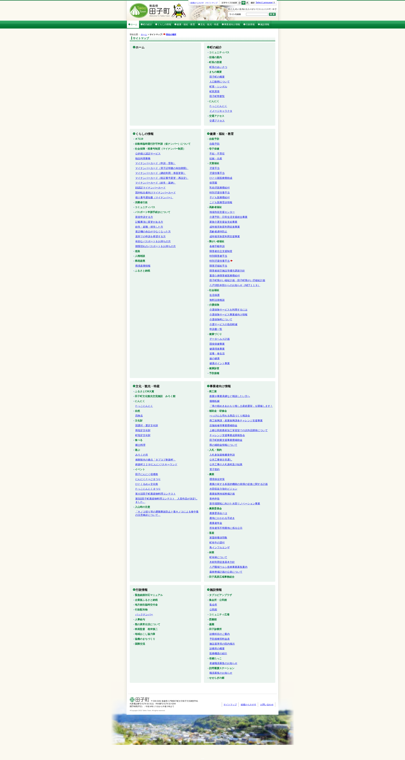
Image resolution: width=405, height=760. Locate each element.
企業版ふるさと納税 (146, 600)
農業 (211, 474)
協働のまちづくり (145, 639)
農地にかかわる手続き (222, 518)
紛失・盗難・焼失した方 (149, 226)
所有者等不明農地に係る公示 (225, 528)
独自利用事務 (142, 158)
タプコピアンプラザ (220, 595)
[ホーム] (158, 17)
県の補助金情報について (223, 445)
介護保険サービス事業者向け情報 (228, 314)
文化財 (139, 420)
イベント (140, 469)
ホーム (134, 24)
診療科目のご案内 (219, 634)
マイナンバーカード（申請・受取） (155, 163)
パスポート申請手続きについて (152, 212)
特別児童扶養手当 (219, 192)
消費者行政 (141, 202)
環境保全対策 (217, 479)
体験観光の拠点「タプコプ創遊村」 (155, 459)
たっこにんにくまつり (148, 488)
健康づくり (215, 334)
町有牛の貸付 (217, 542)
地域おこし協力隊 (145, 634)
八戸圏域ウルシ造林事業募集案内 (228, 567)
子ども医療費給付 (219, 197)
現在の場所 (171, 34)
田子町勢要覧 (217, 96)
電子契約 (214, 469)
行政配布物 (141, 609)
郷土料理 (140, 445)
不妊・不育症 (217, 153)
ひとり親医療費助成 (220, 178)
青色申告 (214, 498)
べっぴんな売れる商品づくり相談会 (229, 415)
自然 (137, 411)
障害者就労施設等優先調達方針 (227, 270)
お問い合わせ (267, 704)
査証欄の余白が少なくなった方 (153, 231)
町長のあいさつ (218, 67)
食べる (139, 440)
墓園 (211, 624)
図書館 (213, 619)
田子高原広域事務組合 (221, 576)
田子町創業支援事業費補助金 (225, 440)
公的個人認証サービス (148, 153)
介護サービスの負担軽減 (223, 324)
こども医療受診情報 (220, 202)
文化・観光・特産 (209, 24)
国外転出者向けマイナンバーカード (155, 192)
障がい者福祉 (216, 241)
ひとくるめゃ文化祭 (146, 484)
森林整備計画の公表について (225, 572)
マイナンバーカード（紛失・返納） (155, 182)
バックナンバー (144, 614)
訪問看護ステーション (221, 668)
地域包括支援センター (222, 212)
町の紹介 (147, 24)
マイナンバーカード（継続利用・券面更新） (160, 173)
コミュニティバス (219, 52)
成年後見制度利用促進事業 (224, 226)
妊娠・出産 (215, 158)
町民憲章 (214, 91)
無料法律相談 (217, 300)
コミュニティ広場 (219, 614)
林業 (211, 552)
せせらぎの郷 (216, 678)
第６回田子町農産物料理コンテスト (155, 493)
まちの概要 (215, 72)
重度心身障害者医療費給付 (224, 275)
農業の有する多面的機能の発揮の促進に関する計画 (238, 484)
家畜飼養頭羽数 (218, 537)
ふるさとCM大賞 (144, 391)
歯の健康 (214, 358)
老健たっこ (215, 658)
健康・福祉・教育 (186, 24)
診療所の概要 (217, 648)
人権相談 (140, 256)
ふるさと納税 (142, 270)
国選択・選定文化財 (146, 425)
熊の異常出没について (147, 624)
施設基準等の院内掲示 (222, 643)
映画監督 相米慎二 (146, 629)
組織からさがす (197, 3)
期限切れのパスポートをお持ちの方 (155, 246)
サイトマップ (212, 3)
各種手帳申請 (217, 246)
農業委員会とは (218, 513)
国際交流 (140, 643)
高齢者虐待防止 (218, 231)
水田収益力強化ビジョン (223, 488)
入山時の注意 (142, 507)
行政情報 (250, 24)
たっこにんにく (218, 106)
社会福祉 (214, 290)
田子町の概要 (217, 76)
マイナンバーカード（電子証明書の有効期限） (161, 168)
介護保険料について (220, 319)
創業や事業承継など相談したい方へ (229, 396)
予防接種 (214, 373)
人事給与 (140, 619)
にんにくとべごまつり (148, 479)
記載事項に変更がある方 (149, 222)
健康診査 (214, 368)
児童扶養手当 (217, 173)
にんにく (214, 101)
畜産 (211, 533)
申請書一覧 (215, 329)
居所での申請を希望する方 (150, 236)
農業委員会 (215, 508)
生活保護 (214, 295)
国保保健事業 (217, 344)
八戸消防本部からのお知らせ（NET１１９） (234, 285)
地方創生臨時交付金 (146, 604)
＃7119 (139, 139)
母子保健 (214, 148)
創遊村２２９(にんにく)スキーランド (156, 464)
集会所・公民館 (218, 600)
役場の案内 (215, 57)
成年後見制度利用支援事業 (224, 236)
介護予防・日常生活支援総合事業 (228, 217)
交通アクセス (216, 116)
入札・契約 (215, 450)
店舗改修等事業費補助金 (223, 425)
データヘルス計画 (219, 339)
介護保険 (214, 304)
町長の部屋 (215, 62)
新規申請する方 (144, 217)
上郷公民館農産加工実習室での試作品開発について (238, 430)
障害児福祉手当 (218, 265)
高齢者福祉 (215, 207)
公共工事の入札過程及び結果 (225, 464)
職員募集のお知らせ (220, 673)
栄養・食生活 (217, 353)
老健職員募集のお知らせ (223, 663)
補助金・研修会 (218, 411)
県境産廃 (140, 261)
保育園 (213, 182)
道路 (137, 251)
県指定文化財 (142, 430)
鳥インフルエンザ (219, 547)
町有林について (218, 557)
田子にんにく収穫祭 (146, 474)
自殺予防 (214, 139)
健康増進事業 (217, 348)
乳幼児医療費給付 (219, 187)
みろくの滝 (141, 454)
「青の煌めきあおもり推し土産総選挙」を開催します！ (241, 406)
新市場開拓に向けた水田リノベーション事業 (234, 503)
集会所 (213, 604)
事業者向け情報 (232, 24)
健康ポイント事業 (219, 363)
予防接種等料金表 (219, 639)
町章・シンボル (218, 86)
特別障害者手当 (218, 256)
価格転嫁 (214, 401)
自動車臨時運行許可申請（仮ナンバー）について (163, 143)
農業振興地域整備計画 (222, 493)
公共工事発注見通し (220, 459)
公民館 (213, 609)
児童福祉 (214, 163)
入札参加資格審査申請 (222, 454)
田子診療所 (215, 629)
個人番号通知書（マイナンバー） (154, 197)
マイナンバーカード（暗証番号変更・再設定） (161, 178)
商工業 (213, 391)
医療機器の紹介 (218, 653)
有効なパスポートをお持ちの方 (153, 241)
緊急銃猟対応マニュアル (149, 595)
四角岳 (139, 415)
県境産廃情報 (142, 265)
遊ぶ (137, 450)
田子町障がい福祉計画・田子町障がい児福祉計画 (237, 280)
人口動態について (219, 81)
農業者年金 (215, 523)
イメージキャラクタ (220, 111)
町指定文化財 (142, 435)
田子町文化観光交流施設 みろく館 (155, 396)
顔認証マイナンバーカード (150, 187)
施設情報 (264, 24)
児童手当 (214, 168)
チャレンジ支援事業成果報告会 (227, 435)
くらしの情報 (164, 24)
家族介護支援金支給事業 (223, 222)
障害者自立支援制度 (220, 251)
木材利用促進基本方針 (222, 562)
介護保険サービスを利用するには (228, 309)
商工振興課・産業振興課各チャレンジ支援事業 (236, 420)
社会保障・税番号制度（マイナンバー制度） (160, 148)
